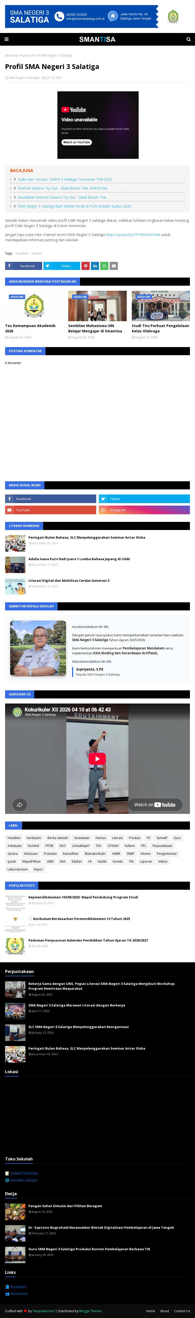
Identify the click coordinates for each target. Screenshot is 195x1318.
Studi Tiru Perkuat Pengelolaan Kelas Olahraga (160, 328)
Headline (22, 253)
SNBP (130, 853)
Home (150, 1311)
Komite (118, 861)
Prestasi (134, 838)
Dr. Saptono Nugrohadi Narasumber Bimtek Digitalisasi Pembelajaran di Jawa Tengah (101, 1227)
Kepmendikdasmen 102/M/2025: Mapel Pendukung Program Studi (83, 897)
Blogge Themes (90, 1311)
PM (131, 861)
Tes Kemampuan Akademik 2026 (30, 328)
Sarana (13, 853)
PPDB (49, 846)
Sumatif (162, 838)
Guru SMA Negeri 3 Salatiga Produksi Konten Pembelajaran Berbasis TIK (89, 1249)
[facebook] (50, 498)
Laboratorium (18, 869)
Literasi (117, 838)
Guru (177, 838)
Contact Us (182, 1311)
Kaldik (102, 861)
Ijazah (12, 861)
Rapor (38, 869)
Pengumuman (167, 853)
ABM (50, 861)
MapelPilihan (31, 861)
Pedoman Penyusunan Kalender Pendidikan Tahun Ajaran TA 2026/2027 (88, 940)
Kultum (130, 846)
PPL (143, 846)
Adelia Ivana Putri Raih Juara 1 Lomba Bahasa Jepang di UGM (79, 559)
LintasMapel (80, 846)
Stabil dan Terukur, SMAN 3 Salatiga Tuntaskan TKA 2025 (65, 179)
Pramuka (50, 853)
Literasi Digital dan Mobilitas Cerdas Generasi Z (69, 580)
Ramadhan (70, 853)
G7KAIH (113, 846)
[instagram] (144, 510)
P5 (148, 838)
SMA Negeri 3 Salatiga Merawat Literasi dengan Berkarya (76, 1005)
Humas (25, 55)
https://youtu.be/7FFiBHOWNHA (133, 234)
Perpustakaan (162, 846)
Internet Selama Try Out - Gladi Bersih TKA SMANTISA (62, 188)
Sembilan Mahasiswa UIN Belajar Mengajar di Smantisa (95, 328)
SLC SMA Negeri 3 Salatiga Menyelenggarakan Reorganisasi (78, 1026)
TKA (98, 846)
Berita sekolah (57, 838)
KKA (63, 861)
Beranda (11, 55)
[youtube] (50, 510)
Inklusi (162, 861)
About (164, 1311)
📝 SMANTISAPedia (21, 1173)
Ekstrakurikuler (95, 853)
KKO (63, 846)
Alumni (146, 853)
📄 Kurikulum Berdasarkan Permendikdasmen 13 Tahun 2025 (79, 918)
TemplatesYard (43, 1311)
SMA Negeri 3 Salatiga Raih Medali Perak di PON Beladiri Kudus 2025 (74, 206)
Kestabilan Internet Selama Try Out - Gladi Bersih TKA (62, 197)
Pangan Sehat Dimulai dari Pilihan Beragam (65, 1206)
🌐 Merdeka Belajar (21, 1180)
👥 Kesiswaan (16, 1293)
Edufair (77, 861)
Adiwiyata (15, 846)
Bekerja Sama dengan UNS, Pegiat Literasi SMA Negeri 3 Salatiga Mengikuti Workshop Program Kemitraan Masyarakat (101, 986)
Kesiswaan (81, 838)
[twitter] (144, 498)
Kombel (33, 846)
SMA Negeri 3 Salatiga (24, 78)
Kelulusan (31, 853)
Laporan (146, 861)
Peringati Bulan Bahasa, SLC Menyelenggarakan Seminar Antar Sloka (86, 537)
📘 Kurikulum (16, 1286)
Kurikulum (34, 838)
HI (89, 861)
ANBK (116, 853)
